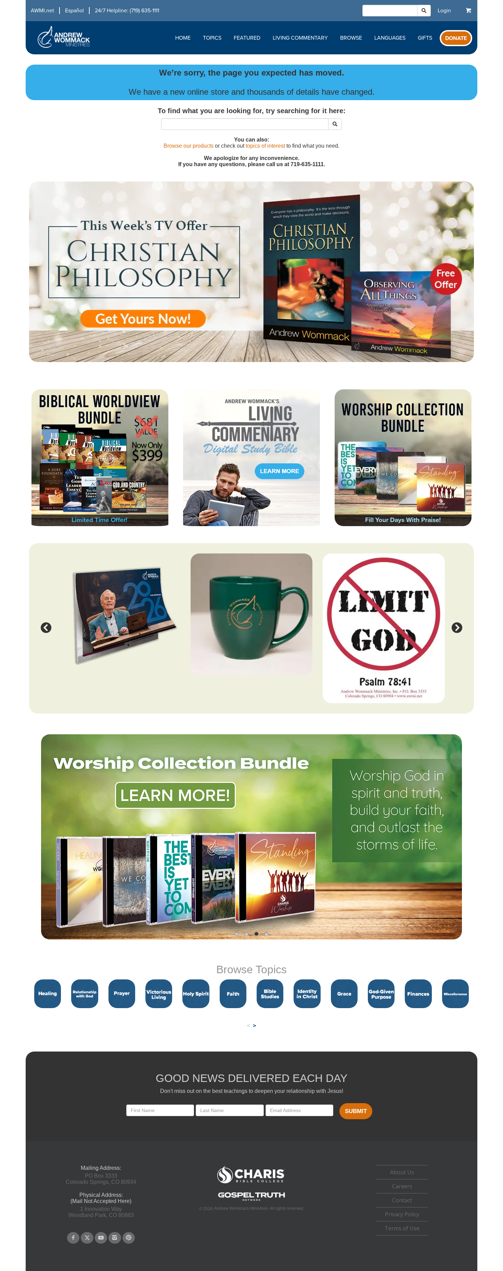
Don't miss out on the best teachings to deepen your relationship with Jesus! (251, 1091)
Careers (402, 1186)
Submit (356, 1111)
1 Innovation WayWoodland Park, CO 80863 (101, 1212)
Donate (456, 38)
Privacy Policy (402, 1214)
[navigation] (92, 10)
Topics (212, 38)
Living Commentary (300, 38)
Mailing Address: (101, 1168)
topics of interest (265, 146)
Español (74, 10)
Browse (351, 38)
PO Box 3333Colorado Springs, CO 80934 (101, 1179)
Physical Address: (101, 1195)
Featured (247, 38)
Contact (402, 1200)
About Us (402, 1172)
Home (183, 38)
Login (444, 10)
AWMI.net (42, 10)
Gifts (425, 38)
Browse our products (189, 146)
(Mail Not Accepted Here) (100, 1201)
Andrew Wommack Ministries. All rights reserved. (259, 1208)
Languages (389, 38)
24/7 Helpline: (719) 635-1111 (127, 10)
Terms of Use (402, 1228)
